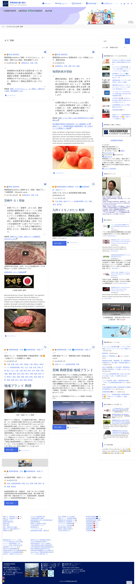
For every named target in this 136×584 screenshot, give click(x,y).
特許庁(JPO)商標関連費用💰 (11, 548)
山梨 (21, 371)
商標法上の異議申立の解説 (38, 523)
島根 (37, 371)
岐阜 (25, 371)
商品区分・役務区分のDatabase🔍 (12, 554)
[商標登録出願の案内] (5, 3)
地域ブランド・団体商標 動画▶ (67, 518)
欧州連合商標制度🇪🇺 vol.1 (93, 516)
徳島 (6, 374)
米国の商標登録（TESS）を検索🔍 (41, 543)
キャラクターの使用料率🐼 (66, 523)
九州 (56, 201)
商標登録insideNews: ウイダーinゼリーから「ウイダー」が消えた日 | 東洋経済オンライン (121, 87)
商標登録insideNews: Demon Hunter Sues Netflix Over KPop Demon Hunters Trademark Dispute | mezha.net (120, 289)
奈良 (34, 367)
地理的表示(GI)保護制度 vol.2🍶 (67, 522)
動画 (60, 201)
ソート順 (105, 47)
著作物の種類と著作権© (65, 527)
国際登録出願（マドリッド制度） (12, 540)
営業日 (122, 151)
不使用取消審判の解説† (37, 518)
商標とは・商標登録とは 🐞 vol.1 (112, 356)
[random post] (107, 410)
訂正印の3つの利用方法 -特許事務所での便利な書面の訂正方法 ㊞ (121, 62)
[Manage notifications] (3, 577)
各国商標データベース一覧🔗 (11, 547)
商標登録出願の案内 (18, 3)
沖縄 (31, 374)
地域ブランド (68, 201)
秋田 (26, 377)
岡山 (29, 371)
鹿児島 (59, 204)
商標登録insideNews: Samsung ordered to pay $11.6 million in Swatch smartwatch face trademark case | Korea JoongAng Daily (121, 241)
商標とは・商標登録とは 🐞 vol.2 (12, 518)
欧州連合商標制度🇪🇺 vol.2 (93, 518)
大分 (86, 201)
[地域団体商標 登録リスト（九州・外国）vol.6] (25, 463)
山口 (12, 371)
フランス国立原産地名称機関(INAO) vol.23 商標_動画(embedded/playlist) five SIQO (120, 226)
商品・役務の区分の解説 (10, 527)
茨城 (35, 377)
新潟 (18, 374)
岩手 (73, 66)
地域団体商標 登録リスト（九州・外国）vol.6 (22, 477)
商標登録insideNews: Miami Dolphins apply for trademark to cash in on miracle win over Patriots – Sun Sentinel (121, 421)
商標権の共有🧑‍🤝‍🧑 (7, 530)
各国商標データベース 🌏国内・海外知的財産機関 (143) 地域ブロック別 (121, 75)
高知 (21, 380)
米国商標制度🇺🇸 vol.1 (92, 522)
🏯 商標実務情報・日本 (14, 350)
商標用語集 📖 (35, 527)
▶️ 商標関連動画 (60, 187)
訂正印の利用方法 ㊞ (64, 530)
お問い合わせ (108, 156)
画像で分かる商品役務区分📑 (11, 529)
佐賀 (16, 364)
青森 (8, 380)
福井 (14, 377)
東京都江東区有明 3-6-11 (12, 567)
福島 (78, 66)
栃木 (27, 374)
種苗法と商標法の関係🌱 (65, 529)
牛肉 (36, 195)
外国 (23, 483)
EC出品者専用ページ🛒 (37, 525)
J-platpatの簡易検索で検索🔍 (39, 541)
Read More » (113, 236)
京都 (12, 364)
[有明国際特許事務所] (116, 132)
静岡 (12, 380)
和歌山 (36, 364)
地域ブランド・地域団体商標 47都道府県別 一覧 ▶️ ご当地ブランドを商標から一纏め (121, 116)
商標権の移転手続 (8, 522)
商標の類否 (6, 523)
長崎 (39, 377)
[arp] (131, 3)
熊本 (54, 204)
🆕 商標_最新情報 (12, 54)
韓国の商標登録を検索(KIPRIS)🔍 (40, 548)
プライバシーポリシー (70, 565)
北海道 (26, 364)
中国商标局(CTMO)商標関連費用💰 (13, 552)
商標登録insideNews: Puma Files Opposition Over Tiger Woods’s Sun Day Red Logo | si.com (120, 432)
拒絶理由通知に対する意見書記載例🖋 (42, 520)
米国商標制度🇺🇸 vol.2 (92, 523)
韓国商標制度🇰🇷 (90, 529)
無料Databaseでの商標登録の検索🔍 (41, 540)
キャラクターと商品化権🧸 (66, 525)
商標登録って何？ (8, 520)
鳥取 (25, 380)
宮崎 (31, 63)
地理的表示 (25, 63)
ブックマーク (11, 95)
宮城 (65, 66)
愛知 (14, 374)
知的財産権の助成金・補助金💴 (40, 530)
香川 (16, 380)
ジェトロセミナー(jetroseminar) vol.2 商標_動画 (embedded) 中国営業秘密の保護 (121, 93)
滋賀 (35, 374)
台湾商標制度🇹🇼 (90, 530)
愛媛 (10, 374)
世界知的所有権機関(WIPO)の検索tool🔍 (42, 550)
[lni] (124, 3)
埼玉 (22, 367)
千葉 (30, 364)
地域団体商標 (78, 201)
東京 (23, 374)
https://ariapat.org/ (109, 153)
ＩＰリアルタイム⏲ (36, 529)
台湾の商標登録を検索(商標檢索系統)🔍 (42, 547)
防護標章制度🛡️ (35, 522)
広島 (42, 371)
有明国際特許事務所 (116, 140)
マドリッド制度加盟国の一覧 (11, 543)
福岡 (18, 377)
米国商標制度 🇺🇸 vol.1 (118, 110)
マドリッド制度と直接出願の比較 (12, 545)
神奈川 (9, 377)
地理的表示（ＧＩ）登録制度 (14, 272)
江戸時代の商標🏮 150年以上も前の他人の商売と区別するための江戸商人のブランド (121, 100)
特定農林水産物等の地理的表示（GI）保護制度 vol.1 (70, 124)
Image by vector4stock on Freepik (74, 569)
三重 (8, 364)
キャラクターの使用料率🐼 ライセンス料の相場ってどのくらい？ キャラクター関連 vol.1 (121, 69)
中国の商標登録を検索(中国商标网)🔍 (41, 545)
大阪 (30, 367)
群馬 (31, 377)
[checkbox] (3, 581)
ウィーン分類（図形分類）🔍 (39, 554)
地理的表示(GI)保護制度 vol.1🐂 (67, 520)
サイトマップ (75, 572)
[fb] (121, 3)
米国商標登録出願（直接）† (94, 520)
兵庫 (21, 364)
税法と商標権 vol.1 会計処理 (66, 516)
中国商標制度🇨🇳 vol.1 (92, 525)
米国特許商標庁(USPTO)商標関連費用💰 (14, 550)
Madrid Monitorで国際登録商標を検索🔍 (42, 552)
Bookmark (66, 572)
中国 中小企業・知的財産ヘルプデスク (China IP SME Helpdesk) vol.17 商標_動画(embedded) (120, 274)
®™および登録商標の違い (38, 516)
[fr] (128, 3)
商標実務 (105, 353)
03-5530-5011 (9, 572)
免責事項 (66, 564)
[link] (117, 3)
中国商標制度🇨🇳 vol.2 (92, 527)
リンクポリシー (76, 564)
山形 (16, 371)
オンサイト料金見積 (109, 168)
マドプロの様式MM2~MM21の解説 (13, 541)
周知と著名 (6, 525)
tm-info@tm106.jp (10, 574)
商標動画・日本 (72, 187)
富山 (8, 371)
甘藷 (35, 63)
